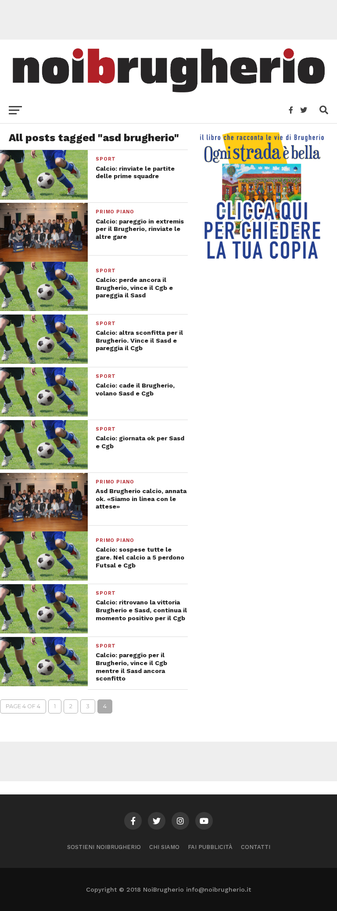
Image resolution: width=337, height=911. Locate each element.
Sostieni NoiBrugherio (104, 847)
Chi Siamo (164, 847)
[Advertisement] (168, 20)
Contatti (255, 847)
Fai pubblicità (210, 847)
